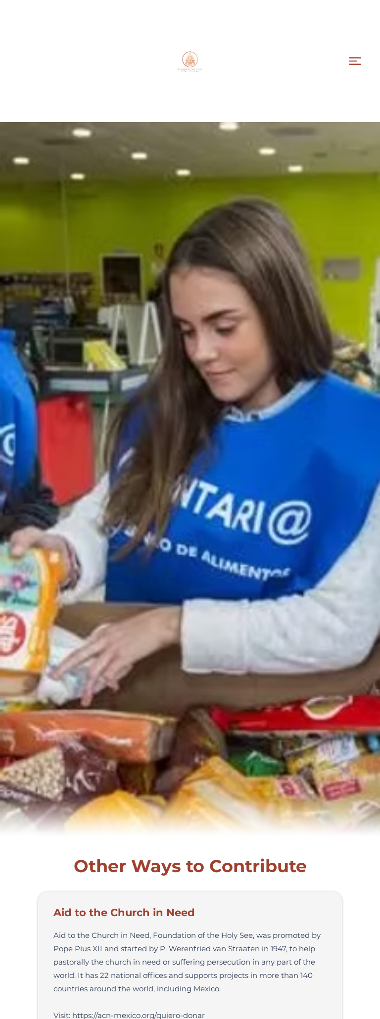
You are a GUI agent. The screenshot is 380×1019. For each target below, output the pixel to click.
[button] (355, 61)
